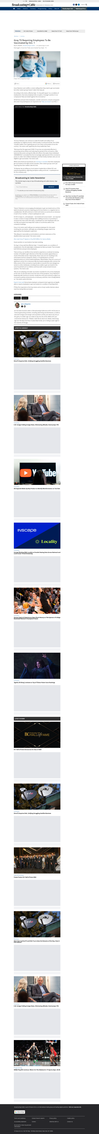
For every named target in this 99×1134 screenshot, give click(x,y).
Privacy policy (53, 1118)
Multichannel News (48, 1)
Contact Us (70, 1121)
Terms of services (34, 195)
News (18, 8)
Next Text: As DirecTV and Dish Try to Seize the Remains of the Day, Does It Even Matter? (75, 197)
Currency (33, 8)
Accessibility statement (20, 1121)
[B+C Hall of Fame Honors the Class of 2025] (73, 174)
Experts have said (19, 282)
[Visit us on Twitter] (76, 5)
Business (16, 36)
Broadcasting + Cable (35, 1)
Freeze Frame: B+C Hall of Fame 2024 (75, 204)
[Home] (14, 8)
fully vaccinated (46, 102)
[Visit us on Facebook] (74, 5)
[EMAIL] (25, 306)
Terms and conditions (20, 1118)
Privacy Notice (18, 196)
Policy (50, 8)
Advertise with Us (54, 1121)
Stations (25, 8)
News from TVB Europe (72, 31)
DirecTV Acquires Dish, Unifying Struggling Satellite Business (74, 190)
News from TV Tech (57, 31)
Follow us (49, 83)
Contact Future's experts (38, 1118)
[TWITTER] (22, 306)
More (56, 8)
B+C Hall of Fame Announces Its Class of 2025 (74, 183)
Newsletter (57, 83)
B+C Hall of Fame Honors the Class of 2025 (74, 177)
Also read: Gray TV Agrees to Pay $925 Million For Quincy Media (32, 239)
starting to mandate (42, 162)
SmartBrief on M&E (42, 31)
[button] (84, 4)
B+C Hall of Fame (28, 31)
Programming (42, 8)
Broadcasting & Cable (28, 45)
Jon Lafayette (18, 45)
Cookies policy (70, 1118)
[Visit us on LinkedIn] (79, 5)
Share (17, 83)
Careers (34, 1121)
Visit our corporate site (75, 1107)
